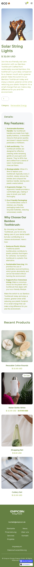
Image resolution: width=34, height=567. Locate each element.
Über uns (25, 532)
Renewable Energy (19, 106)
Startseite (11, 529)
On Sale (27, 376)
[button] (26, 3)
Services (10, 536)
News (25, 529)
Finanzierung (10, 532)
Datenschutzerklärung (17, 550)
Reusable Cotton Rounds (17, 365)
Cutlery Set (17, 492)
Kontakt (25, 536)
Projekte (10, 539)
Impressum (17, 547)
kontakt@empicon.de (17, 522)
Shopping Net (17, 450)
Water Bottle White (17, 408)
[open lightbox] (17, 24)
